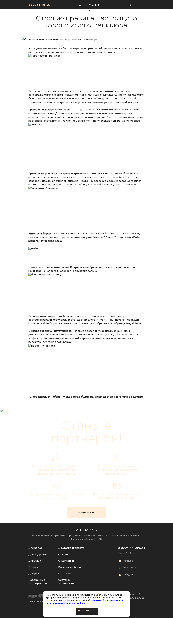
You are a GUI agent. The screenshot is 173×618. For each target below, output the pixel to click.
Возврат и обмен (69, 567)
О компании (66, 561)
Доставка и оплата (71, 548)
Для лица (34, 561)
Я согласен (86, 611)
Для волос (35, 548)
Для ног (33, 567)
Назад (88, 11)
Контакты (64, 574)
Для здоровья (37, 554)
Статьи (63, 554)
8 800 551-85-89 (39, 5)
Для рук (33, 574)
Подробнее (86, 513)
